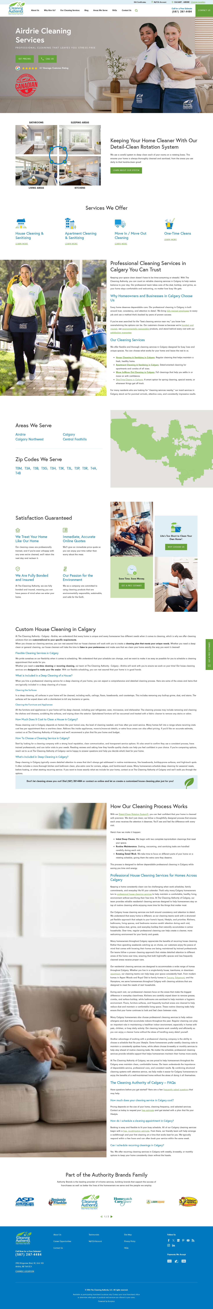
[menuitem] (35, 10)
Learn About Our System (126, 170)
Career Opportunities (62, 1241)
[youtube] (188, 1240)
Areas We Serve (100, 10)
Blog (86, 10)
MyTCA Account (95, 1241)
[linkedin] (173, 1245)
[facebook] (169, 1240)
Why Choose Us (176, 547)
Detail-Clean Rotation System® (133, 814)
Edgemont (180, 977)
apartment (115, 974)
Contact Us (126, 10)
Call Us (50, 59)
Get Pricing (25, 59)
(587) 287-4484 (29, 1254)
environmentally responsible (135, 329)
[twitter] (173, 1240)
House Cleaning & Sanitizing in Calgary (135, 357)
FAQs (114, 10)
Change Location (198, 2)
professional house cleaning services (134, 894)
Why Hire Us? (49, 10)
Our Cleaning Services (70, 10)
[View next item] (111, 1216)
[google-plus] (178, 1240)
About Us (35, 10)
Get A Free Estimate (209, 652)
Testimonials (94, 1235)
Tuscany (170, 977)
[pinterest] (183, 1240)
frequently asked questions (176, 1089)
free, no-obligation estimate (136, 1131)
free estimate (148, 1110)
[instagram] (169, 1245)
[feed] (193, 1240)
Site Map (128, 1235)
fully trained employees (178, 311)
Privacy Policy (129, 1241)
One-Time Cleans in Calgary (129, 379)
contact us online (95, 781)
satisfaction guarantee (120, 332)
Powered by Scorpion (106, 1301)
